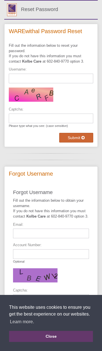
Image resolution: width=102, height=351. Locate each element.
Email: (18, 224)
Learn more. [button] (22, 321)
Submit (74, 137)
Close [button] (51, 336)
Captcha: (16, 109)
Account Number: (27, 245)
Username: (18, 69)
